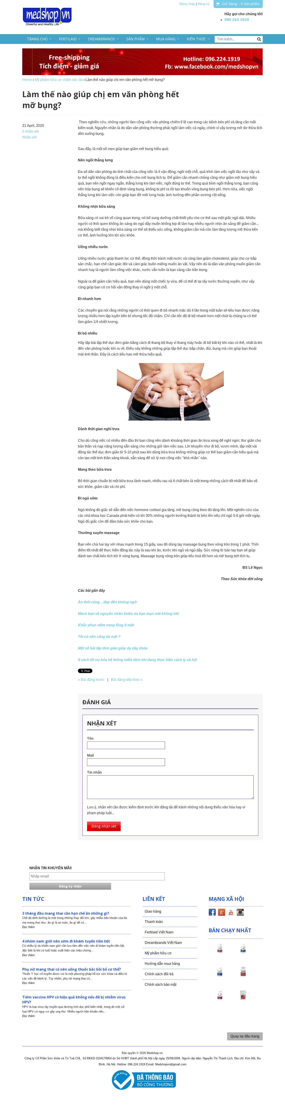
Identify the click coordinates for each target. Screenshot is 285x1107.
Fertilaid (68, 39)
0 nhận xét (30, 131)
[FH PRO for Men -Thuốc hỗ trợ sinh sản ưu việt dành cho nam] (243, 952)
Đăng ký (203, 4)
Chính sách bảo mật (160, 984)
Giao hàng (153, 911)
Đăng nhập (187, 4)
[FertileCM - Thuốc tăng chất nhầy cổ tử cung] (220, 999)
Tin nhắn (94, 772)
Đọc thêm (28, 927)
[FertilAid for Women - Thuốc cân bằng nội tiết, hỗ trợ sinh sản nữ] (243, 976)
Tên (90, 738)
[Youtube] (230, 913)
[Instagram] (240, 913)
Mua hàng (165, 39)
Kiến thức (196, 39)
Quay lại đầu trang (244, 1036)
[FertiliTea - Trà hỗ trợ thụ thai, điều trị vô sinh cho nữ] (243, 999)
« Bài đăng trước (91, 680)
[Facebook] (212, 913)
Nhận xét (29, 137)
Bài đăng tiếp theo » (126, 680)
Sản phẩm (135, 39)
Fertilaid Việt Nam (159, 932)
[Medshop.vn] (47, 17)
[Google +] (221, 913)
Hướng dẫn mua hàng (162, 963)
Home (27, 80)
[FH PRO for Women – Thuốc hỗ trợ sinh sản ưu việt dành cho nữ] (220, 952)
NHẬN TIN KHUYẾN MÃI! (50, 868)
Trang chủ (37, 39)
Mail (90, 755)
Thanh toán (154, 922)
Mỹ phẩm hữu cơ (158, 953)
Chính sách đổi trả (159, 974)
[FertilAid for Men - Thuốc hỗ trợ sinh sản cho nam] (220, 976)
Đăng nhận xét (104, 826)
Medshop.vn (155, 1053)
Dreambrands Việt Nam (163, 943)
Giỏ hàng (240, 3)
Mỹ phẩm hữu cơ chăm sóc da (59, 80)
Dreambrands (101, 39)
